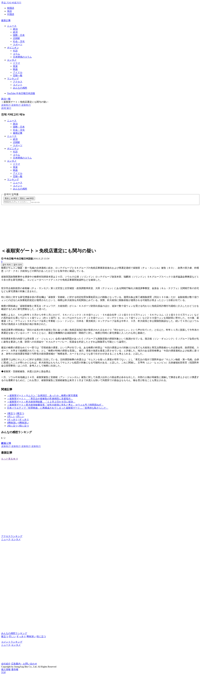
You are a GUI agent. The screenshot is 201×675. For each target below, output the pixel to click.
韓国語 (10, 8)
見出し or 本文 (11, 198)
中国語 (10, 14)
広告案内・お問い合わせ (24, 663)
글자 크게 (18, 265)
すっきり (21, 636)
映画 (15, 69)
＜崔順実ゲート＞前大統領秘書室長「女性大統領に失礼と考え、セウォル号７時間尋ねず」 (55, 405)
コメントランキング (11, 642)
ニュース (11, 26)
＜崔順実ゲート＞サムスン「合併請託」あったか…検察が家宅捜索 (42, 395)
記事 (6, 443)
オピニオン (13, 47)
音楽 (15, 66)
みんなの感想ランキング (14, 633)
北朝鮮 (16, 38)
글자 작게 (6, 265)
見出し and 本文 (27, 198)
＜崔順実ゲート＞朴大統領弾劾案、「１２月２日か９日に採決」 (41, 401)
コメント (17, 85)
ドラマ (16, 63)
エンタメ (11, 60)
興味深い (31, 636)
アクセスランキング (11, 536)
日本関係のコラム (22, 57)
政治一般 (6, 99)
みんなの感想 (20, 88)
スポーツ (17, 44)
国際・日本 (19, 35)
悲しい (12, 636)
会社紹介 (6, 663)
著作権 (14, 669)
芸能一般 (17, 75)
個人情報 (6, 669)
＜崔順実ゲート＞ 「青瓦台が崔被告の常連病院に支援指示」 (40, 398)
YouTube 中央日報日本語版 (21, 93)
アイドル (17, 72)
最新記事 (6, 20)
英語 (9, 11)
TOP (3, 672)
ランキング (13, 78)
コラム (16, 54)
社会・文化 (19, 41)
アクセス (17, 81)
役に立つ (41, 636)
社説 (15, 50)
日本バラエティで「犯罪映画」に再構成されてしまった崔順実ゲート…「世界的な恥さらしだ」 (57, 408)
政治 (15, 29)
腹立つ (4, 636)
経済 (15, 32)
